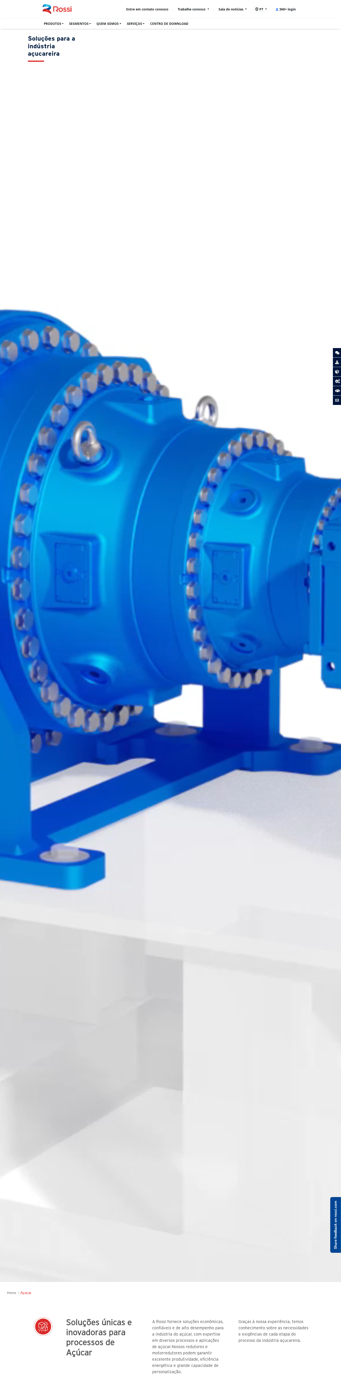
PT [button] (261, 9)
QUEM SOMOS (108, 24)
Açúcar (25, 1293)
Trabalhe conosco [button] (192, 9)
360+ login (287, 9)
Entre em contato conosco (147, 9)
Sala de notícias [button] (231, 9)
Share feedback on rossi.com (335, 1225)
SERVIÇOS (134, 24)
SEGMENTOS (78, 24)
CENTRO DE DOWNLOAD (169, 24)
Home (11, 1293)
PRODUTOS (52, 24)
